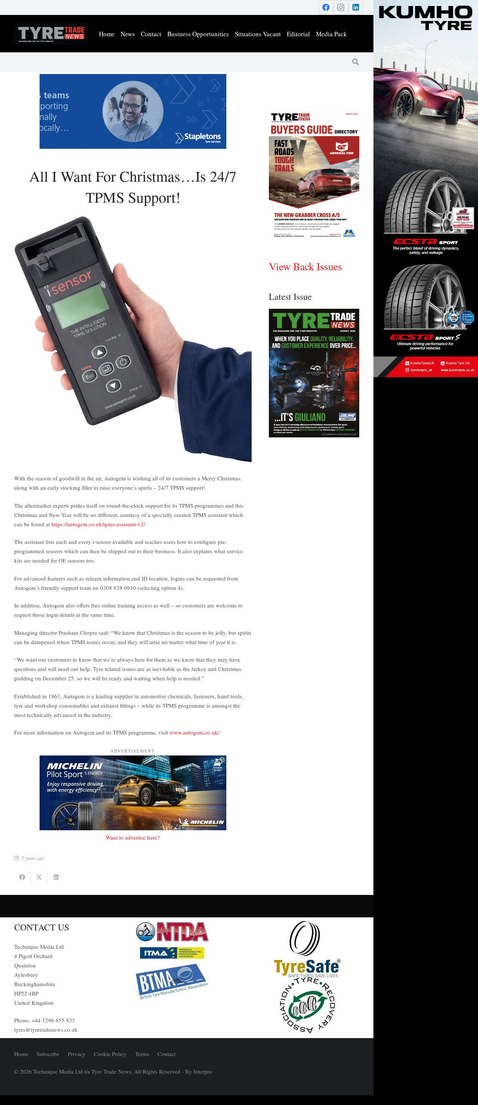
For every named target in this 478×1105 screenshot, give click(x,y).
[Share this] (22, 877)
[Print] (187, 932)
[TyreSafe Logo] (307, 949)
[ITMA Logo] (187, 953)
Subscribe (48, 1054)
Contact (167, 1054)
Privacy (77, 1054)
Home (21, 1054)
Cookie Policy (110, 1054)
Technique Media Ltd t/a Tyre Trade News (82, 1071)
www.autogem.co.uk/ (194, 732)
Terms (142, 1054)
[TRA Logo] (307, 1005)
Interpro (202, 1071)
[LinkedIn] (355, 7)
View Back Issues (305, 266)
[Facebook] (326, 7)
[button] (355, 61)
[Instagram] (340, 7)
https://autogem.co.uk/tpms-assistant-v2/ (98, 524)
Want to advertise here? (133, 837)
